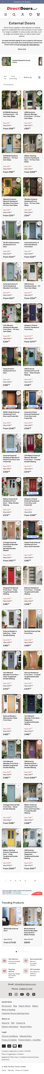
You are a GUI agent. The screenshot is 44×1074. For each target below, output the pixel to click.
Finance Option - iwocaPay (29, 1040)
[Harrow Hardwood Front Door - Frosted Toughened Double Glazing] (32, 660)
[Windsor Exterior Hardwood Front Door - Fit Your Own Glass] (32, 186)
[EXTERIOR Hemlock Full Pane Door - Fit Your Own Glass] (11, 100)
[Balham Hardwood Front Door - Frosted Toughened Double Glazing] (32, 575)
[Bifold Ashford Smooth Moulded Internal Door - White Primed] (32, 916)
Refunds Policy (26, 1036)
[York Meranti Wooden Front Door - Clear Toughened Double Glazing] (11, 660)
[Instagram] (16, 994)
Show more (22, 49)
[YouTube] (22, 994)
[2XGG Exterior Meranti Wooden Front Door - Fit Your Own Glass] (32, 100)
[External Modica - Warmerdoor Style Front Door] (11, 703)
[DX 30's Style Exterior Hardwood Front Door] (11, 230)
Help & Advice (24, 1006)
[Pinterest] (28, 994)
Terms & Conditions (10, 1036)
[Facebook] (10, 994)
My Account (7, 1006)
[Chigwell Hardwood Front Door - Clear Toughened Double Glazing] (11, 575)
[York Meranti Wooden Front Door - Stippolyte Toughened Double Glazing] (32, 703)
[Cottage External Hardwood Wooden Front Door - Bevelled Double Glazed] (11, 530)
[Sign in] (22, 14)
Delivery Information (10, 1026)
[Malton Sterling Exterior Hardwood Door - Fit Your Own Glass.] (32, 143)
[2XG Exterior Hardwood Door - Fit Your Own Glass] (32, 271)
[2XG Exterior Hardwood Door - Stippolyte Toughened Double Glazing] (32, 838)
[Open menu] (5, 14)
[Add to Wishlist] (18, 93)
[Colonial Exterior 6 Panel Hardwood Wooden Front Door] (11, 271)
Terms (4, 1070)
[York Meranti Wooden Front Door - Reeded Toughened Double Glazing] (11, 749)
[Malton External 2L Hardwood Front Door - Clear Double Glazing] (11, 486)
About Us (5, 1023)
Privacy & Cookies (9, 1040)
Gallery (35, 1006)
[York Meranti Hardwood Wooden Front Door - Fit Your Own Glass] (11, 313)
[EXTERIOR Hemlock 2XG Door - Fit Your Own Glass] (11, 143)
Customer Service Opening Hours (15, 1013)
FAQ (12, 1023)
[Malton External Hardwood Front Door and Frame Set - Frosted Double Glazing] (32, 792)
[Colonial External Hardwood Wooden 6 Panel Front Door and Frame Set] (11, 443)
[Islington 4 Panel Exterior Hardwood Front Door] (32, 313)
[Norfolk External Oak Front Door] (32, 618)
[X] (34, 994)
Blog (15, 1006)
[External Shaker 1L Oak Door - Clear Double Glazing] (11, 618)
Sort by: (10, 77)
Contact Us (20, 1023)
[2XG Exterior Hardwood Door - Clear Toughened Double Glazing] (32, 749)
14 (35, 881)
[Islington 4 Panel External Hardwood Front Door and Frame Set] (32, 486)
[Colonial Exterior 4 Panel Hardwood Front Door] (32, 230)
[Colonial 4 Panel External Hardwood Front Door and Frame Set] (32, 399)
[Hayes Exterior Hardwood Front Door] (11, 356)
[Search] (14, 14)
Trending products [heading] (13, 902)
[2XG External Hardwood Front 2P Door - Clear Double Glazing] (32, 356)
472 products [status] (8, 85)
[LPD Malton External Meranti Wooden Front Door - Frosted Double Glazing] (32, 443)
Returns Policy (26, 1026)
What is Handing (8, 1009)
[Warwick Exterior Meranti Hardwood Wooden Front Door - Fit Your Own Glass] (11, 186)
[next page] (39, 880)
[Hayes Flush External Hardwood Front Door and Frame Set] (32, 530)
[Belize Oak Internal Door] (11, 916)
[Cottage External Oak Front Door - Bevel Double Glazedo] (11, 792)
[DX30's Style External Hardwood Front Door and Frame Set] (11, 399)
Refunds (11, 1070)
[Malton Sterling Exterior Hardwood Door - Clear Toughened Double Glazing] (11, 838)
